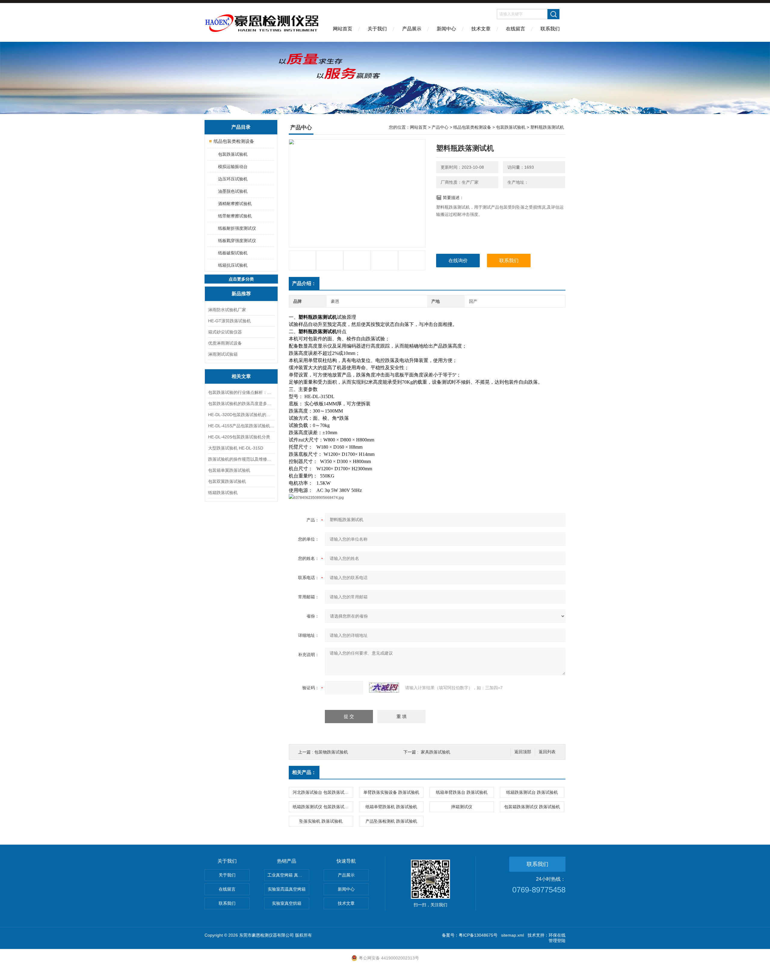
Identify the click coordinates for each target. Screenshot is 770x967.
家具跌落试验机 (435, 752)
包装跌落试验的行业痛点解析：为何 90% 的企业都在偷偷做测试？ (241, 392)
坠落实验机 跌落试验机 (321, 821)
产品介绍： (304, 283)
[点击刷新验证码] (384, 688)
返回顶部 (522, 752)
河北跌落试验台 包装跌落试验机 (323, 792)
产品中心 (440, 127)
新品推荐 (241, 293)
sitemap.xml (512, 935)
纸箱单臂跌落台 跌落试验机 (462, 792)
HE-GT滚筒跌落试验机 (229, 320)
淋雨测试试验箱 (223, 354)
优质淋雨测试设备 (225, 343)
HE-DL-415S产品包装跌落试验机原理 (241, 425)
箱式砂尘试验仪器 (225, 332)
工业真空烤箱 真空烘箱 (288, 875)
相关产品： (304, 772)
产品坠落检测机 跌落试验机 (391, 821)
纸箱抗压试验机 (233, 265)
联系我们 (550, 28)
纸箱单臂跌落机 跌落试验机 (391, 806)
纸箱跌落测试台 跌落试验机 (532, 792)
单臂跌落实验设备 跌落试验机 (391, 792)
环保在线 (557, 935)
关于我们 (377, 28)
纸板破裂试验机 (233, 252)
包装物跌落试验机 (331, 752)
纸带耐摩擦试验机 (235, 215)
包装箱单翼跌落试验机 (229, 470)
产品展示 (411, 28)
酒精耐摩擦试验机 (235, 203)
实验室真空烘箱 (286, 903)
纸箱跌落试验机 (223, 492)
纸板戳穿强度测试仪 (237, 240)
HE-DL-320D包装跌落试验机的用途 (241, 414)
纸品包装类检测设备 (234, 141)
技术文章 (481, 28)
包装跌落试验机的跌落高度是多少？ (241, 403)
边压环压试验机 (233, 179)
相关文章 (241, 376)
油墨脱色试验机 (233, 191)
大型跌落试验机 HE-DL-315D (235, 448)
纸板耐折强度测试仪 (237, 228)
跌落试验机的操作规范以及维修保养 (241, 459)
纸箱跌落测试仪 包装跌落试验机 (323, 806)
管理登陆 (557, 940)
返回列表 (547, 752)
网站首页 (342, 28)
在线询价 (458, 260)
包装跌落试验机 (233, 154)
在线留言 (515, 28)
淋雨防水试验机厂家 (227, 309)
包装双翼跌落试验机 (227, 481)
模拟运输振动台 (233, 166)
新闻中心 (446, 28)
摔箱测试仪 (461, 806)
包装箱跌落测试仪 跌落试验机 (532, 806)
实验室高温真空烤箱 (287, 889)
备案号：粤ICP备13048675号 (469, 935)
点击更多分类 (241, 279)
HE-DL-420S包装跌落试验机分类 (239, 436)
